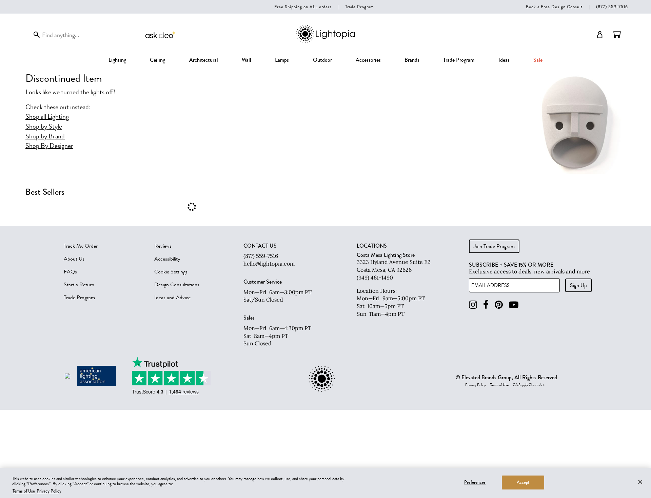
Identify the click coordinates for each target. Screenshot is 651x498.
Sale (537, 60)
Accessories (368, 60)
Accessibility (167, 259)
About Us (74, 259)
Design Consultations (176, 285)
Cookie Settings (171, 272)
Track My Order (81, 246)
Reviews (163, 246)
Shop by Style (43, 126)
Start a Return (79, 285)
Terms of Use (499, 385)
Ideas (504, 60)
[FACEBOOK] (486, 305)
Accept (523, 482)
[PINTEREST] (499, 305)
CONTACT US (260, 246)
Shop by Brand (45, 136)
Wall (246, 60)
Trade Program (359, 6)
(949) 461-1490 (375, 277)
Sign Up (578, 285)
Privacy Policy (475, 385)
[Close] (640, 481)
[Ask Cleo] (160, 34)
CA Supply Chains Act (529, 385)
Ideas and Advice (172, 297)
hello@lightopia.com (269, 263)
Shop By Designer (49, 146)
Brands (412, 60)
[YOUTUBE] (513, 305)
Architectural (203, 60)
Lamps (282, 60)
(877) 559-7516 (612, 6)
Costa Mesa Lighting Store (386, 255)
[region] (325, 483)
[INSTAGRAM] (473, 305)
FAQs (70, 272)
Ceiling (157, 60)
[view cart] (617, 34)
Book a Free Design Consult (554, 6)
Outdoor (322, 60)
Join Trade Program (494, 246)
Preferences (475, 482)
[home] (325, 41)
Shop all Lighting (47, 116)
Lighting (117, 60)
